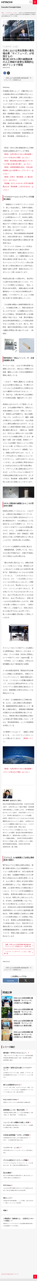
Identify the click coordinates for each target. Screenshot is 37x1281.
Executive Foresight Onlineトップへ (9, 1274)
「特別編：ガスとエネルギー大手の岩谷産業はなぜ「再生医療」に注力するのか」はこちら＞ (18, 186)
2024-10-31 (6, 67)
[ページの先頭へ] (35, 1277)
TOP (2, 12)
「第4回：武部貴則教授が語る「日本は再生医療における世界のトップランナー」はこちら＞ (18, 170)
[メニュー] (35, 2)
